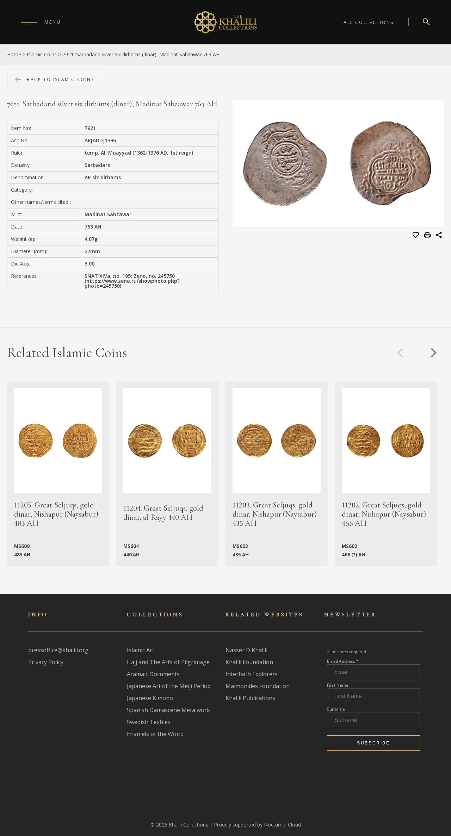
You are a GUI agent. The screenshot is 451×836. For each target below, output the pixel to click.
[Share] (439, 236)
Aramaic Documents (153, 674)
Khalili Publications (250, 698)
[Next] (432, 352)
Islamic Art (140, 650)
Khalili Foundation (249, 662)
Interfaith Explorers (252, 674)
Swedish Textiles (149, 722)
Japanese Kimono (150, 698)
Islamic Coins (42, 54)
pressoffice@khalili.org (58, 650)
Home (14, 54)
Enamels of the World (155, 734)
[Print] (428, 235)
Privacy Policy (45, 662)
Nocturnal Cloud (282, 824)
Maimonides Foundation (258, 686)
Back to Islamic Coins (60, 79)
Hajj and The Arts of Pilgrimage (168, 662)
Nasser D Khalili (246, 650)
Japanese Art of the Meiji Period (169, 686)
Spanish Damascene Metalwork (168, 710)
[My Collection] (416, 235)
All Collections (369, 22)
